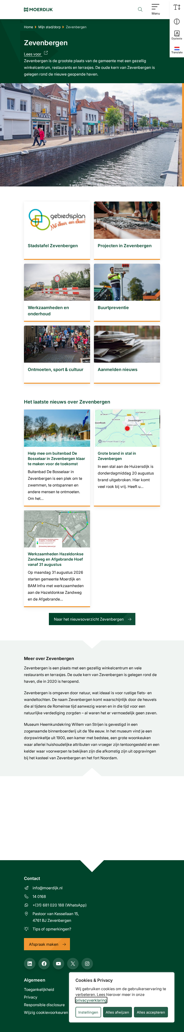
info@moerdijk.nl (48, 887)
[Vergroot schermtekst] (177, 7)
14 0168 (39, 896)
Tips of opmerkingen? (52, 929)
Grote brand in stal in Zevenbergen (117, 455)
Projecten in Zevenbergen (125, 245)
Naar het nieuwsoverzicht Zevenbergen (89, 619)
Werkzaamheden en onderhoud (48, 310)
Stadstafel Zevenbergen (53, 245)
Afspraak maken (43, 944)
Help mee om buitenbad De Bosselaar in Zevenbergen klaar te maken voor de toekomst (56, 458)
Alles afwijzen (117, 1012)
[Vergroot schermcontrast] (177, 21)
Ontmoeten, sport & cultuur (55, 369)
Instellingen (88, 1012)
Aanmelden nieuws (118, 369)
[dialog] (121, 997)
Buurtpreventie (113, 307)
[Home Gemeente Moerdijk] (38, 9)
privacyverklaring (91, 1000)
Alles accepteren (151, 1012)
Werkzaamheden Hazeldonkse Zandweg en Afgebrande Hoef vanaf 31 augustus (55, 559)
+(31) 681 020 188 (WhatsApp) (60, 905)
